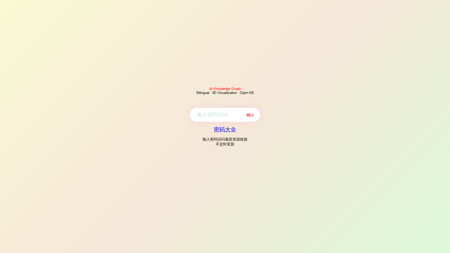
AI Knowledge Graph (225, 89)
